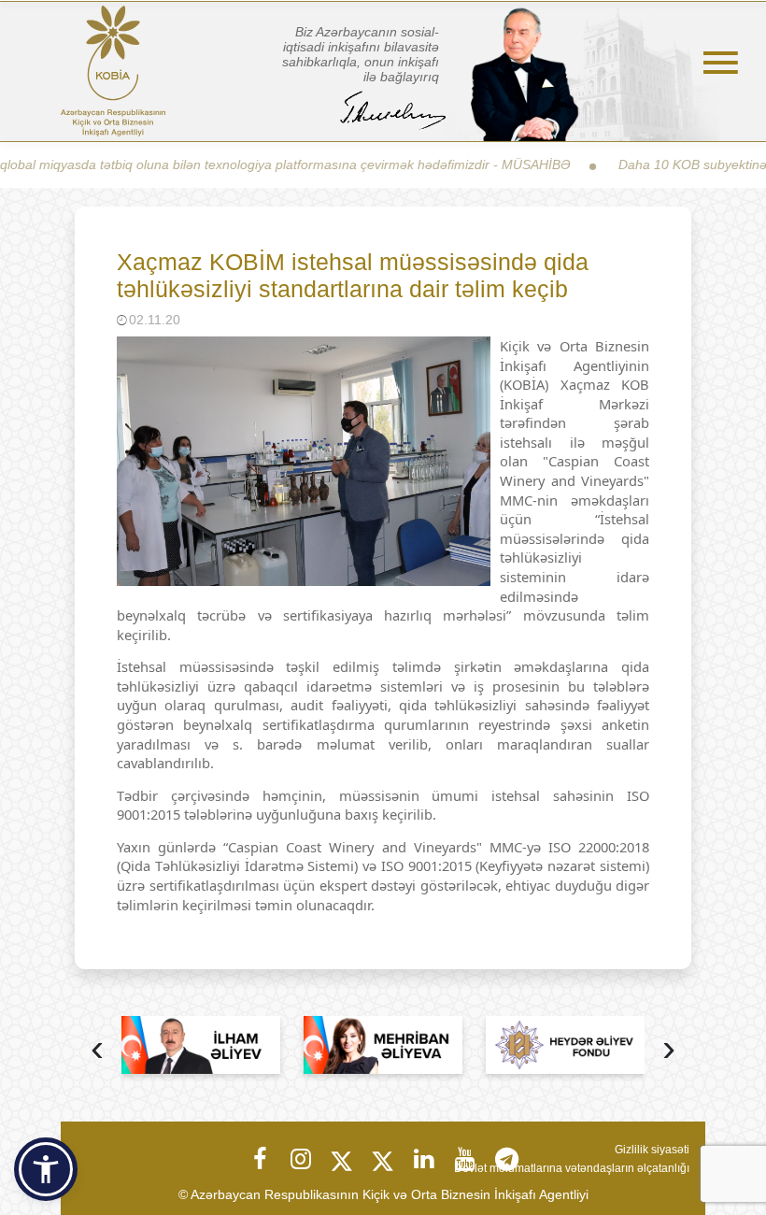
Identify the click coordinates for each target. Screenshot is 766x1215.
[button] (46, 1169)
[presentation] (97, 1050)
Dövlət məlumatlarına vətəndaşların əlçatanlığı (571, 1168)
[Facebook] (259, 1159)
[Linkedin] (424, 1159)
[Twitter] (342, 1159)
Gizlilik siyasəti (652, 1149)
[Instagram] (300, 1159)
